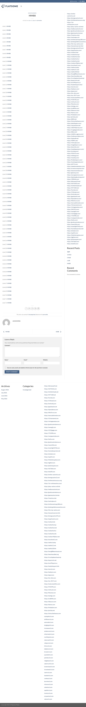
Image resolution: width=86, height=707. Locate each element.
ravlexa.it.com (48, 678)
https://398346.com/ (73, 179)
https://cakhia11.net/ (73, 69)
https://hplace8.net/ (73, 138)
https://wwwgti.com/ (73, 211)
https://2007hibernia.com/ (74, 127)
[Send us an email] (83, 1)
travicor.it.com (48, 693)
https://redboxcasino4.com (52, 489)
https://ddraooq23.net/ (74, 181)
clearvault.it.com (49, 640)
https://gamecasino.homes (51, 495)
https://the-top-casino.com (52, 510)
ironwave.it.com (48, 628)
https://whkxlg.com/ (73, 155)
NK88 (69, 263)
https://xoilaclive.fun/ (73, 59)
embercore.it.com (49, 631)
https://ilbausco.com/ (73, 110)
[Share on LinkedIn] (38, 308)
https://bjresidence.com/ (74, 198)
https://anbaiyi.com (49, 454)
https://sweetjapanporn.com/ (75, 149)
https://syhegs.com (49, 595)
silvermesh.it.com (49, 634)
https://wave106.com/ (73, 224)
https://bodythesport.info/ (74, 84)
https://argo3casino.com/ (74, 50)
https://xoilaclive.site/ (73, 61)
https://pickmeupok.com (51, 465)
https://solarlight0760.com (52, 448)
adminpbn (39, 20)
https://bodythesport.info (51, 566)
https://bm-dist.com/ (73, 93)
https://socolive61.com (50, 539)
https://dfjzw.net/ (72, 132)
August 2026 (5, 390)
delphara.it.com (48, 649)
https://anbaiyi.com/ (73, 230)
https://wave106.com (50, 445)
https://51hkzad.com (50, 400)
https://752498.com (50, 433)
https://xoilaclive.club (50, 527)
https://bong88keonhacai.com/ (76, 74)
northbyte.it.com (49, 637)
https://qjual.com (49, 575)
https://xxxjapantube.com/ (75, 218)
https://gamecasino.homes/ (75, 33)
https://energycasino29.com (52, 516)
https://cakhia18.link (50, 548)
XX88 (57, 331)
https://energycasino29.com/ (75, 48)
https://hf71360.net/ (73, 188)
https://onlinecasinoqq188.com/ (76, 39)
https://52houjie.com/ (73, 142)
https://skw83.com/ (72, 243)
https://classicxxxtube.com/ (75, 170)
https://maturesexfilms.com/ (75, 97)
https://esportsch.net (50, 560)
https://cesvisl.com (49, 569)
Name (6, 360)
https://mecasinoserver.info (52, 513)
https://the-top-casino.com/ (75, 44)
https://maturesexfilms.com (52, 584)
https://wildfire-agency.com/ (75, 134)
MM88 (9, 26)
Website (45, 360)
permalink (45, 314)
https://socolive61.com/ (74, 65)
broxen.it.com (48, 652)
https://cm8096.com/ (73, 108)
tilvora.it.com (48, 646)
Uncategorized (32, 13)
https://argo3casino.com (51, 519)
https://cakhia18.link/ (73, 72)
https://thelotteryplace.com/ (75, 235)
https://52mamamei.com (51, 418)
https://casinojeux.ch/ (73, 37)
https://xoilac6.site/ (72, 52)
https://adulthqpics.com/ (74, 123)
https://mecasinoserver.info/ (75, 46)
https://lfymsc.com (49, 604)
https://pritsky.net (49, 610)
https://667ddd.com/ (73, 241)
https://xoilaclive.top (50, 525)
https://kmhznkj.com (50, 403)
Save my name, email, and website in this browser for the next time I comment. (27, 367)
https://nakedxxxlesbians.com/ (76, 166)
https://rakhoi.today (50, 542)
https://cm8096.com (50, 598)
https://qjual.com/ (72, 91)
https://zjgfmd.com (49, 462)
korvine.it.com (48, 681)
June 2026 (4, 395)
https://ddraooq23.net (50, 386)
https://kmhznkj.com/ (73, 194)
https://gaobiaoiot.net (50, 406)
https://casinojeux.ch (50, 501)
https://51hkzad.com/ (73, 192)
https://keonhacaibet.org (51, 554)
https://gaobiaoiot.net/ (73, 196)
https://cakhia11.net (50, 545)
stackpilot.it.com (49, 616)
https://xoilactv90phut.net (52, 536)
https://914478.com (50, 587)
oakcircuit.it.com (49, 663)
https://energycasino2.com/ (75, 18)
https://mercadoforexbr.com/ (75, 203)
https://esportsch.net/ (73, 80)
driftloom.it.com (48, 619)
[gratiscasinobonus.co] (9, 6)
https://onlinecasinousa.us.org (53, 480)
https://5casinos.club (50, 498)
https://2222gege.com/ (73, 213)
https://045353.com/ (73, 209)
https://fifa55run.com (50, 412)
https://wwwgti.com (50, 427)
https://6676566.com (50, 389)
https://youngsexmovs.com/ (75, 175)
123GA (69, 254)
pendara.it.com (48, 657)
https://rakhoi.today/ (73, 67)
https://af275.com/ (72, 164)
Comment (7, 345)
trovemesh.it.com (49, 669)
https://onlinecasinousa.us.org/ (76, 20)
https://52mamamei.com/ (74, 205)
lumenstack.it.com (49, 666)
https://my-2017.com (50, 581)
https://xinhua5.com (50, 590)
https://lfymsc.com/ (72, 112)
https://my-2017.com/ (73, 95)
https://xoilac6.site (49, 522)
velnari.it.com (48, 699)
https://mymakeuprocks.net (52, 451)
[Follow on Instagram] (80, 1)
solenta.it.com (48, 687)
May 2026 (4, 398)
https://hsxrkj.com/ (72, 190)
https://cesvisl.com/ (72, 87)
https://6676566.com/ (73, 183)
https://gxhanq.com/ (73, 172)
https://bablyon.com (50, 572)
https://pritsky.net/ (72, 117)
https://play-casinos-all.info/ (75, 26)
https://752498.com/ (73, 215)
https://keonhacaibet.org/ (74, 76)
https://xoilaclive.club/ (73, 56)
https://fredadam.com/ (73, 114)
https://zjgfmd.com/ (72, 237)
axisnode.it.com (48, 622)
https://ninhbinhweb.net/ (74, 185)
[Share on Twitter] (29, 308)
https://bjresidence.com (51, 409)
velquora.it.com (48, 643)
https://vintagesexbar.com (51, 421)
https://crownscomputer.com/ (75, 168)
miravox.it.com (48, 684)
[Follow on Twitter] (82, 1)
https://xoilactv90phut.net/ (75, 63)
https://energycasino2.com (52, 477)
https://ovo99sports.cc (50, 563)
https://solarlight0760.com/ (75, 226)
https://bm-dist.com (50, 578)
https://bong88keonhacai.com (53, 551)
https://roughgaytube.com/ (75, 130)
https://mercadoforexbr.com (52, 415)
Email (26, 360)
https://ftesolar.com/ (73, 104)
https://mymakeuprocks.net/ (75, 228)
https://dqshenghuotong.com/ (75, 177)
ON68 (69, 257)
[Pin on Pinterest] (35, 308)
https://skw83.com (49, 471)
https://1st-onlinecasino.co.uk (53, 483)
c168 (68, 260)
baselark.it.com (48, 675)
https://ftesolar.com (50, 592)
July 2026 (4, 392)
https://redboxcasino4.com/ (75, 29)
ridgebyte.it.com (49, 660)
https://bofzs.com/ (72, 220)
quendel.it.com (48, 655)
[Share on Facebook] (26, 308)
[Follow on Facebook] (79, 1)
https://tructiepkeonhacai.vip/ (75, 78)
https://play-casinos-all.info (52, 486)
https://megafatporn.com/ (74, 145)
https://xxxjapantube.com (51, 436)
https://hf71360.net (50, 395)
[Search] (21, 6)
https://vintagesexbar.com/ (75, 207)
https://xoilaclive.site (50, 533)
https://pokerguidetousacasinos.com (54, 507)
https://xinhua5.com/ (73, 102)
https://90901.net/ (72, 140)
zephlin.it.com (48, 690)
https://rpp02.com (49, 457)
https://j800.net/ (72, 119)
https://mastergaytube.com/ (75, 162)
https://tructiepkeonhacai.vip (52, 557)
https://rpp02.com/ (72, 233)
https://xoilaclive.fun (50, 530)
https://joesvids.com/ (73, 147)
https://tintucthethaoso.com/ (75, 121)
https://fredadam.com (50, 607)
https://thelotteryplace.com (52, 460)
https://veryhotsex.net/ (74, 125)
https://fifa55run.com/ (73, 200)
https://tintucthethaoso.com (52, 613)
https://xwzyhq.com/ (73, 157)
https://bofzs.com (49, 439)
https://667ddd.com (50, 468)
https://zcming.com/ (73, 151)
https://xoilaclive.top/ (73, 54)
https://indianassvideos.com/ (75, 136)
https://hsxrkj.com (49, 398)
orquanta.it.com (48, 696)
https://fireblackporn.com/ (74, 160)
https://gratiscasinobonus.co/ (75, 31)
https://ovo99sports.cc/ (74, 82)
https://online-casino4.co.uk (52, 474)
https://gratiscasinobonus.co (52, 424)
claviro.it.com (48, 672)
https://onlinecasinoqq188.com (53, 504)
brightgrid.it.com (49, 625)
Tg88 (68, 251)
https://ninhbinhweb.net (51, 392)
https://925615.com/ (73, 153)
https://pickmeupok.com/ (74, 239)
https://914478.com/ (73, 99)
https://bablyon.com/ (73, 89)
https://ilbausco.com (50, 601)
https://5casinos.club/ (73, 35)
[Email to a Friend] (32, 308)
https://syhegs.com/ (73, 106)
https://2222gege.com (50, 430)
